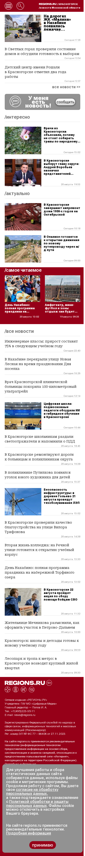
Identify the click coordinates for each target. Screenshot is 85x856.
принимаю (42, 845)
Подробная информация (20, 764)
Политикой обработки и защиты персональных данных (37, 803)
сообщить (65, 102)
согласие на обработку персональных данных (32, 791)
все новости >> (66, 87)
